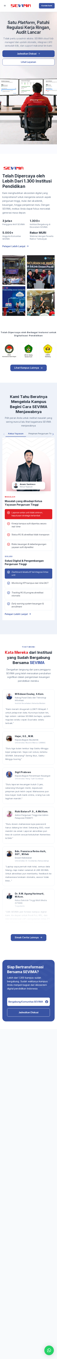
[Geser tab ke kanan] (53, 434)
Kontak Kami (46, 5)
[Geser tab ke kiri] (4, 434)
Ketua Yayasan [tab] (15, 433)
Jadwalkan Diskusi (28, 1012)
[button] (49, 1350)
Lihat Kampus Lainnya (26, 367)
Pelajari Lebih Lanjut (13, 246)
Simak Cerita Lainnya (27, 937)
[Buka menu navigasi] (4, 5)
